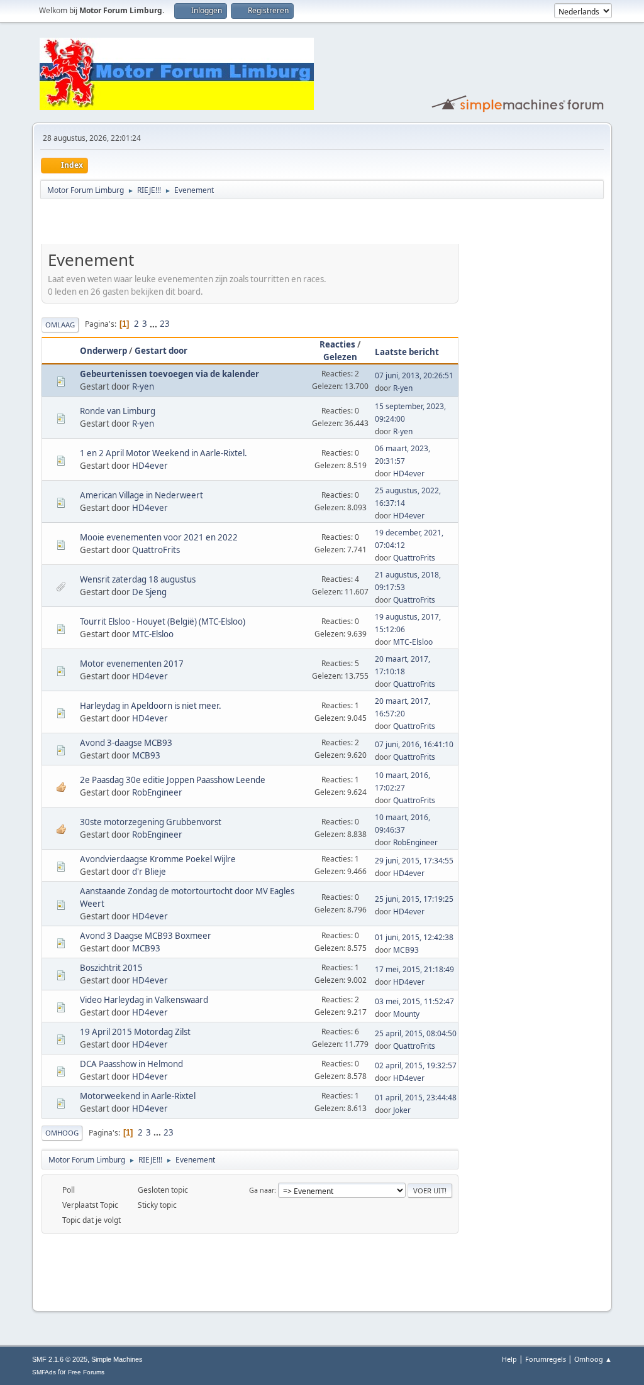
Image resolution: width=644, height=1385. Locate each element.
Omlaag (60, 324)
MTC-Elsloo (153, 634)
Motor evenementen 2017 (132, 663)
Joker (402, 1110)
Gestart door (161, 350)
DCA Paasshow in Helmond (131, 1064)
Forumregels (545, 1359)
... (154, 323)
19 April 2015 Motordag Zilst (135, 1031)
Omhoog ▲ (593, 1359)
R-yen (143, 386)
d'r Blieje (149, 871)
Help (509, 1359)
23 (165, 323)
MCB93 (146, 755)
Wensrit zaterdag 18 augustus (138, 579)
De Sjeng (149, 592)
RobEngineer (157, 792)
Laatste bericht (407, 352)
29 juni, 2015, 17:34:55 (414, 860)
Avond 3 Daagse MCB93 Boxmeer (145, 935)
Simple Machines (117, 1359)
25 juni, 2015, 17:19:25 (414, 899)
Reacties (337, 344)
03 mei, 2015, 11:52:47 (414, 1001)
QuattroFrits (156, 550)
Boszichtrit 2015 (111, 967)
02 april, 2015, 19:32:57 (416, 1065)
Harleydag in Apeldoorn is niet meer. (150, 705)
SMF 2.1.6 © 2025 (59, 1359)
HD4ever (150, 465)
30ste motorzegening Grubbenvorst (150, 822)
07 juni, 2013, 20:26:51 (414, 375)
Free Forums (86, 1372)
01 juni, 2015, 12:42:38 (414, 937)
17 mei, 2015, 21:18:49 (414, 969)
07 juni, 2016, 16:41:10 (414, 744)
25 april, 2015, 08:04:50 (416, 1033)
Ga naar (261, 1190)
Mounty (406, 1014)
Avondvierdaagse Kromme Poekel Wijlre (158, 859)
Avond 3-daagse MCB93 (126, 742)
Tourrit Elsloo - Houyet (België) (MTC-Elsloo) (162, 621)
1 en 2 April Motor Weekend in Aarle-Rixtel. (163, 453)
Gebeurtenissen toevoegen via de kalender (169, 374)
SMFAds (44, 1372)
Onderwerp (103, 350)
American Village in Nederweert (141, 495)
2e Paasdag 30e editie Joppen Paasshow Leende (172, 780)
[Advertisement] (189, 224)
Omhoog (62, 1132)
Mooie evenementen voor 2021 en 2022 (159, 537)
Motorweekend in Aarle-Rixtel (138, 1096)
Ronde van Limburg (117, 411)
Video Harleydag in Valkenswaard (144, 999)
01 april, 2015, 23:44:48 (416, 1097)
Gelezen (340, 357)
